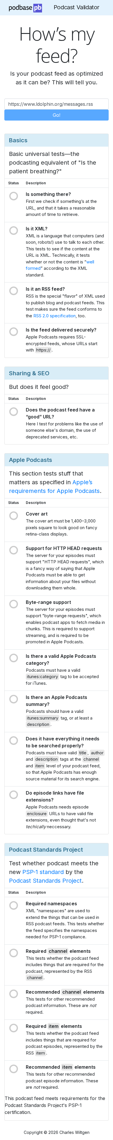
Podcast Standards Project (45, 880)
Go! (56, 115)
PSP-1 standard (43, 871)
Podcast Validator (76, 7)
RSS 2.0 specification (54, 315)
